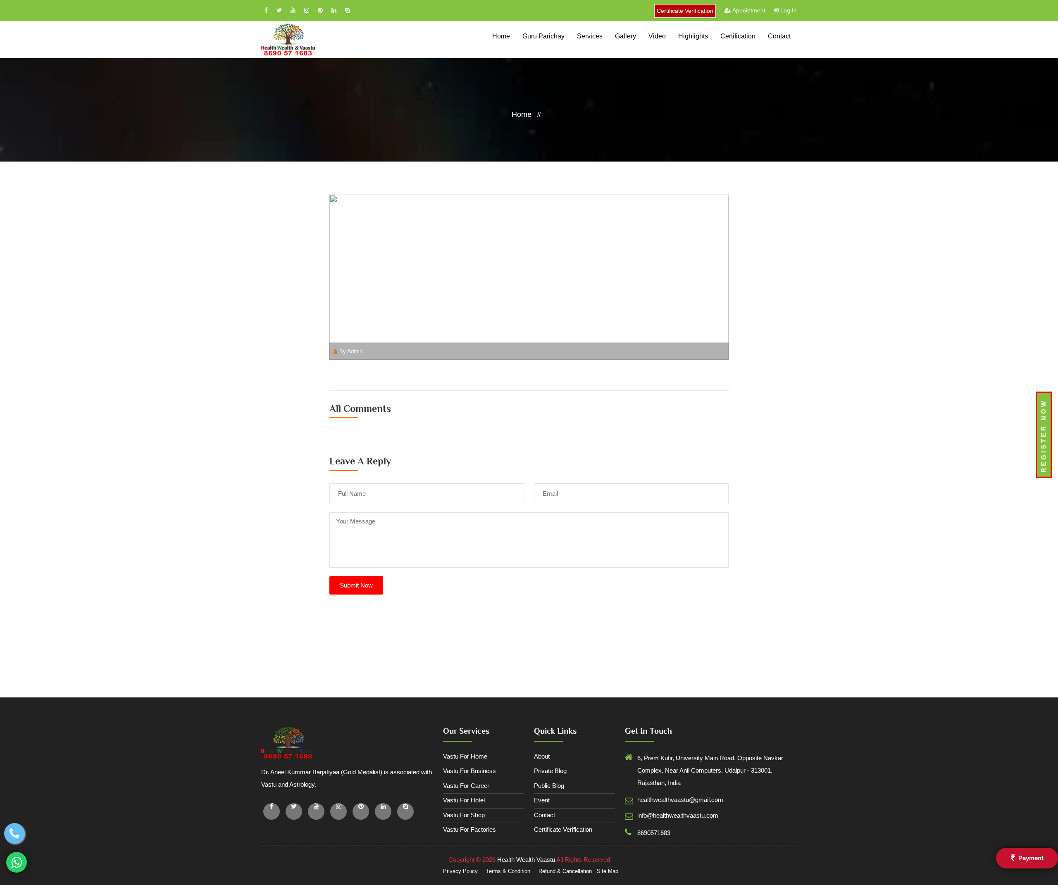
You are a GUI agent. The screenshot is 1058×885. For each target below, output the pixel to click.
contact (544, 814)
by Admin (350, 351)
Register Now (1043, 435)
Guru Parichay (543, 36)
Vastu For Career (466, 785)
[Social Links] (267, 10)
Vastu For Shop (464, 814)
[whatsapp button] (16, 862)
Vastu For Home (465, 756)
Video (657, 36)
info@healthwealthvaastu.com (677, 815)
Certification (737, 36)
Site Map (607, 871)
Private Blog (550, 770)
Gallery (625, 36)
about (542, 756)
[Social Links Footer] (271, 811)
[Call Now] (14, 833)
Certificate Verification (685, 10)
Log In (788, 10)
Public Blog (549, 785)
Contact (779, 36)
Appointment (748, 10)
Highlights (693, 36)
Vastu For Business (469, 770)
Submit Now (356, 585)
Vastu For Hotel (464, 800)
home (501, 36)
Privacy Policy (461, 871)
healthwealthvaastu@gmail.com (680, 799)
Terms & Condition (509, 871)
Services (590, 36)
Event (542, 800)
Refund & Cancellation (566, 871)
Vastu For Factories (469, 829)
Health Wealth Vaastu (526, 859)
